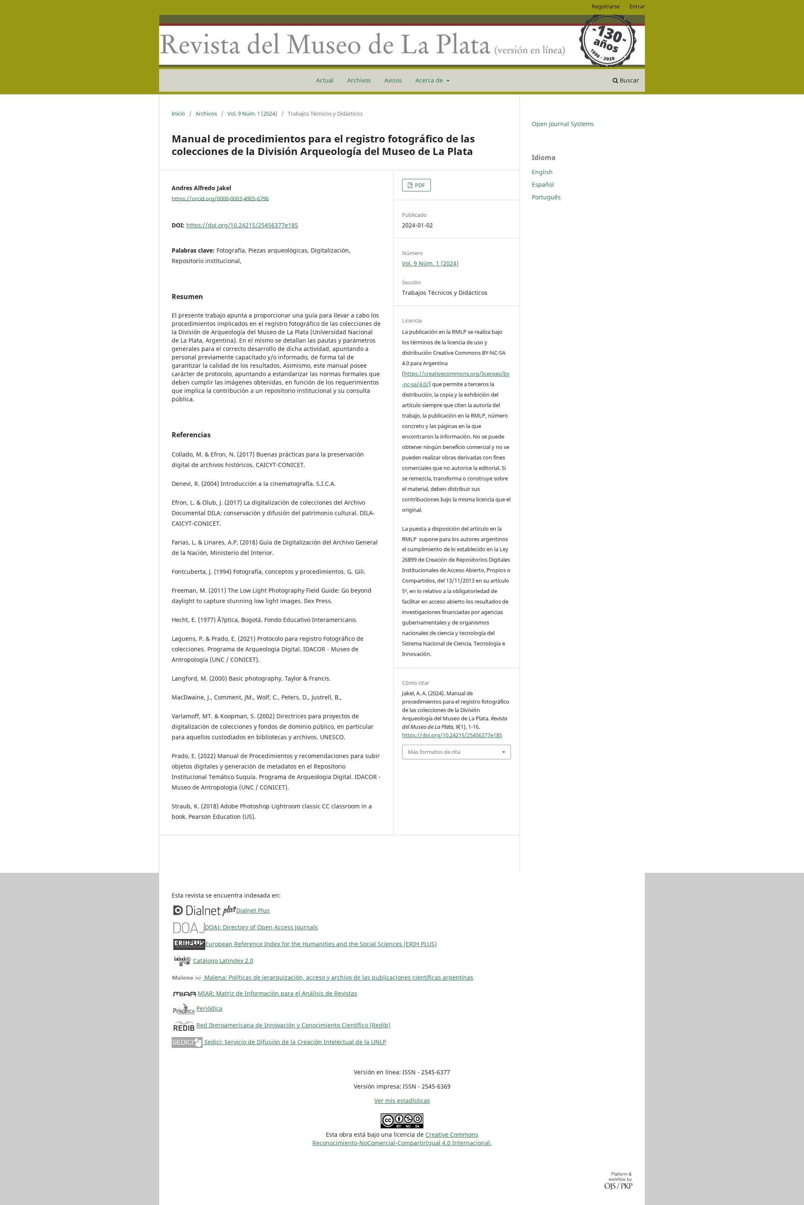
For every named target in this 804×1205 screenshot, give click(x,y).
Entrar (637, 6)
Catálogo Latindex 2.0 (223, 961)
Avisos (393, 80)
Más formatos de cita (434, 752)
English (542, 172)
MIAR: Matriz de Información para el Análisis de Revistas (277, 993)
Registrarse (606, 6)
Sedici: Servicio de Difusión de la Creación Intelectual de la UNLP (294, 1042)
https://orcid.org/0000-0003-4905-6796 (220, 198)
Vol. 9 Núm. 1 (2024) (252, 113)
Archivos (359, 80)
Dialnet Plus (253, 910)
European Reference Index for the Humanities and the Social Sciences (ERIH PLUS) (321, 944)
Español (543, 184)
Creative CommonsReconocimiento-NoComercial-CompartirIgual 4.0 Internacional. (402, 1138)
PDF (419, 185)
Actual (325, 80)
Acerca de (430, 80)
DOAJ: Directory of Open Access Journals (261, 927)
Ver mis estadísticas (402, 1100)
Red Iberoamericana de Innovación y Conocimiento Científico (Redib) (293, 1025)
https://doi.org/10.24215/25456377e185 (242, 225)
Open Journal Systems (563, 124)
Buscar (628, 80)
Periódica (209, 1008)
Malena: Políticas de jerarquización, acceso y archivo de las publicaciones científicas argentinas (338, 977)
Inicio (178, 113)
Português (546, 197)
